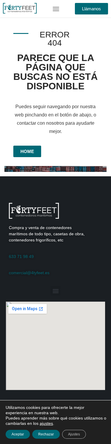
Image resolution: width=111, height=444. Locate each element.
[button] (56, 9)
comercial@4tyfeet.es (29, 272)
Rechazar (46, 434)
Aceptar (18, 434)
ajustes (46, 423)
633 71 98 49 (21, 256)
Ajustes (74, 434)
